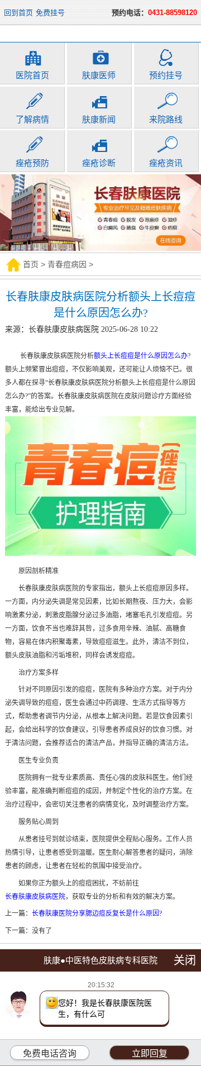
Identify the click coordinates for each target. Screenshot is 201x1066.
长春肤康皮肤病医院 (35, 897)
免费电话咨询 (49, 1053)
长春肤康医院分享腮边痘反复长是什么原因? (97, 913)
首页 (31, 264)
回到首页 (18, 12)
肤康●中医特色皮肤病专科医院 (100, 960)
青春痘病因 (67, 264)
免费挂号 (50, 12)
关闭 (185, 960)
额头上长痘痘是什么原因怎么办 (141, 356)
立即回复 (150, 1053)
